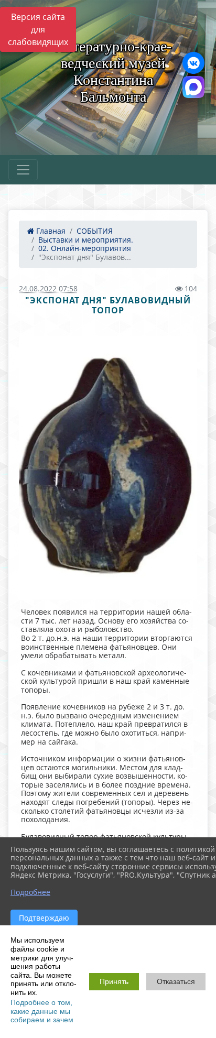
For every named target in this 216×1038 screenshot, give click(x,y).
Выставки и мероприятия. (85, 240)
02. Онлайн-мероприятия (84, 248)
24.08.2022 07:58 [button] (48, 288)
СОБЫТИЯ (95, 231)
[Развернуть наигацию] (23, 169)
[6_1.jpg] (108, 467)
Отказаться (176, 981)
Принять (114, 981)
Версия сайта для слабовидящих (38, 29)
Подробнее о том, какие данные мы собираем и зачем (41, 1011)
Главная (50, 231)
